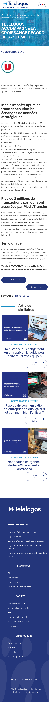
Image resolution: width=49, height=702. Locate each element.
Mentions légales (19, 689)
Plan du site (35, 689)
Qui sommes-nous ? (17, 604)
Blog (10, 573)
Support (11, 648)
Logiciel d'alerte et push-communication (27, 541)
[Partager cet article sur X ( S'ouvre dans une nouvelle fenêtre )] (24, 296)
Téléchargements (16, 657)
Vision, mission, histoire (19, 608)
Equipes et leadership (18, 617)
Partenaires (13, 626)
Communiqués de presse (19, 587)
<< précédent (14, 280)
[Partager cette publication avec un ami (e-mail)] (28, 296)
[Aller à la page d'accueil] (2, 15)
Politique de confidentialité (25, 692)
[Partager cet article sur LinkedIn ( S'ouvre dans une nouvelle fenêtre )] (20, 296)
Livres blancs (14, 582)
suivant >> (37, 287)
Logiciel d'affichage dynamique (22, 532)
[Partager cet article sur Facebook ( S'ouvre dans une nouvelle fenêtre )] (17, 296)
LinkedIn (12, 652)
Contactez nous (15, 643)
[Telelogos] (15, 4)
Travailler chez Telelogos (19, 622)
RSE (9, 613)
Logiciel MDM (14, 537)
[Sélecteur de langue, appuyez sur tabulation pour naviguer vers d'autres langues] (42, 4)
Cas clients (13, 578)
